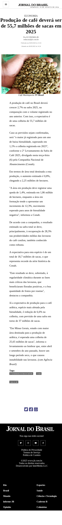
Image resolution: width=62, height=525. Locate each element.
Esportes (41, 485)
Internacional (9, 518)
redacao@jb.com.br (31, 39)
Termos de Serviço (31, 452)
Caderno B (42, 501)
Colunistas (42, 507)
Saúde (40, 490)
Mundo (6, 496)
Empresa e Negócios (46, 518)
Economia (41, 512)
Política (6, 512)
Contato (7, 523)
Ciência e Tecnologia (47, 496)
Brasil (6, 490)
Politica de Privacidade (31, 450)
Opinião (7, 507)
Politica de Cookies (32, 455)
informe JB (8, 501)
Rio (5, 485)
